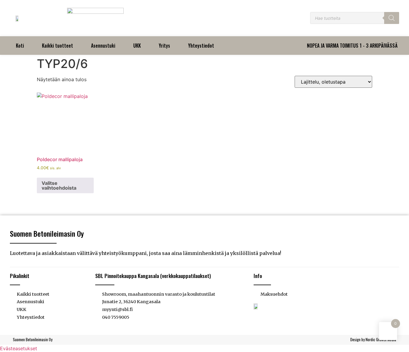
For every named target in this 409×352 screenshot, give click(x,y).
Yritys (164, 45)
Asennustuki (103, 45)
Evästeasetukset (18, 348)
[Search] (391, 18)
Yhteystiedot (201, 45)
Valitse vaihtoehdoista (59, 185)
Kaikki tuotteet (57, 45)
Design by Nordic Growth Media (373, 339)
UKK (137, 45)
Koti (20, 45)
